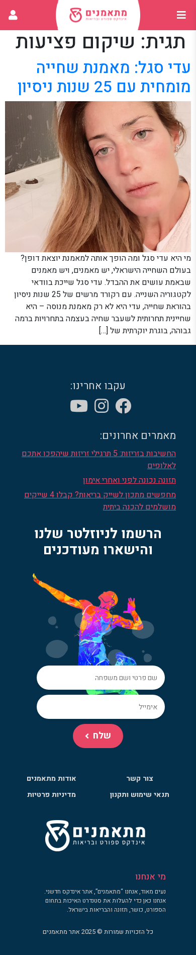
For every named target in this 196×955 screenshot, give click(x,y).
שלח (102, 736)
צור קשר (139, 778)
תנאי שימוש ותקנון (139, 794)
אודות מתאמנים (51, 778)
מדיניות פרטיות (51, 794)
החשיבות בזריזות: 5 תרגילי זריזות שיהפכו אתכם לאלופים (99, 460)
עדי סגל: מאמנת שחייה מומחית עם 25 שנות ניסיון (104, 77)
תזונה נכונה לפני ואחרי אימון (129, 480)
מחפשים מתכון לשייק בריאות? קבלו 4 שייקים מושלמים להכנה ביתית (100, 501)
